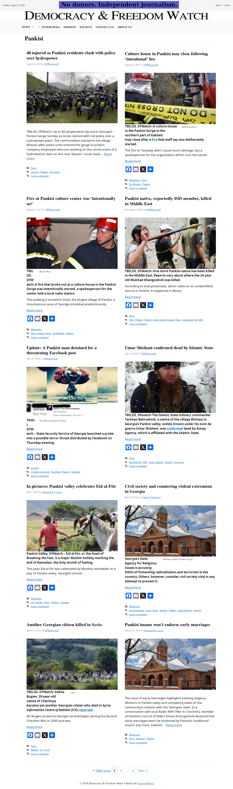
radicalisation (185, 610)
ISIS (131, 319)
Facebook (56, 472)
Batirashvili (135, 462)
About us (124, 27)
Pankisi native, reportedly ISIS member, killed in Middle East (168, 201)
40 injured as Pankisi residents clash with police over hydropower (71, 55)
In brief (35, 468)
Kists (47, 602)
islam (148, 610)
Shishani (75, 472)
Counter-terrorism (40, 472)
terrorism (179, 462)
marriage (140, 738)
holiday (39, 602)
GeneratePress (146, 783)
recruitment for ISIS (192, 319)
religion (197, 610)
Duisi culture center (41, 333)
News (26, 26)
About (218, 5)
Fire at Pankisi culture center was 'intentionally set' (71, 201)
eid (32, 602)
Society (86, 27)
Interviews (51, 27)
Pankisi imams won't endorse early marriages (167, 624)
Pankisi (44, 172)
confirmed (175, 428)
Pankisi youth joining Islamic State (162, 319)
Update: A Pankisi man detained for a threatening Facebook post (62, 350)
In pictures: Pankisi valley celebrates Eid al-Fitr (71, 486)
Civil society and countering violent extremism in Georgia (168, 488)
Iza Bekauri (135, 184)
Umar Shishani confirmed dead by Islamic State (169, 347)
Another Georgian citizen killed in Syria (64, 624)
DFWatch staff (52, 64)
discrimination (136, 610)
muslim (163, 610)
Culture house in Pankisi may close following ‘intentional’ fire (166, 56)
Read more (133, 161)
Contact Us (105, 27)
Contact (227, 5)
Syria (47, 749)
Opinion (70, 27)
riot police (55, 172)
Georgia (35, 172)
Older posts (103, 770)
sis (41, 749)
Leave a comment (40, 175)
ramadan (64, 602)
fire (154, 139)
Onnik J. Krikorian (152, 497)
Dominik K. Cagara (52, 492)
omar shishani (156, 462)
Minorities (134, 180)
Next (143, 770)
